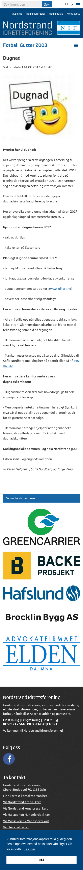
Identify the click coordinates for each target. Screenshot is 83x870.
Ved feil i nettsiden (16, 827)
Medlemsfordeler (35, 13)
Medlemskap (56, 13)
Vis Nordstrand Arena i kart (22, 802)
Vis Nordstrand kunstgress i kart (25, 808)
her (44, 796)
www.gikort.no (60, 289)
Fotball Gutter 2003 (25, 45)
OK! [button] (41, 859)
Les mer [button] (29, 849)
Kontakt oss (73, 13)
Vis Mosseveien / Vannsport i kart (26, 821)
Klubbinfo (16, 13)
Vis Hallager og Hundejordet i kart (26, 815)
